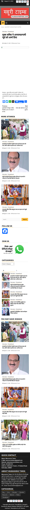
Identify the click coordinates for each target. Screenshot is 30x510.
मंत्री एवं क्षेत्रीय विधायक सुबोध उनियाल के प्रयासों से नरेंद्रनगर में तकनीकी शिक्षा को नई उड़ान (13, 177)
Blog (3, 492)
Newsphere (14, 508)
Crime (8, 492)
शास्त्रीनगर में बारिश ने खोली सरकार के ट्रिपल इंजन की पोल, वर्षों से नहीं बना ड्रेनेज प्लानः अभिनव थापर (14, 144)
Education (21, 492)
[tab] (8, 270)
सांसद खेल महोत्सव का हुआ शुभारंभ (22, 108)
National (12, 494)
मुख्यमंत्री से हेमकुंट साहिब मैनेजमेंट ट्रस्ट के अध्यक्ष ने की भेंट (8, 108)
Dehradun (4, 31)
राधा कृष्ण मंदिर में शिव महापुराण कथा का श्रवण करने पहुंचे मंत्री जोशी (18, 295)
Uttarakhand (11, 31)
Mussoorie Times (16, 43)
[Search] (28, 22)
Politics (18, 494)
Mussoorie (4, 494)
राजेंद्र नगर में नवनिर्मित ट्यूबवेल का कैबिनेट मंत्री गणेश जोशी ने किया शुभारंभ (17, 303)
